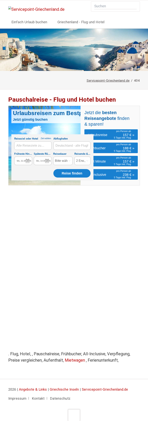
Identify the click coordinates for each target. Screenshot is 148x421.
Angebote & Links (33, 389)
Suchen (134, 6)
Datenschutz (60, 398)
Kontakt (38, 398)
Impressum (17, 398)
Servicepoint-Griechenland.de (108, 80)
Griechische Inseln (64, 389)
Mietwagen (75, 360)
